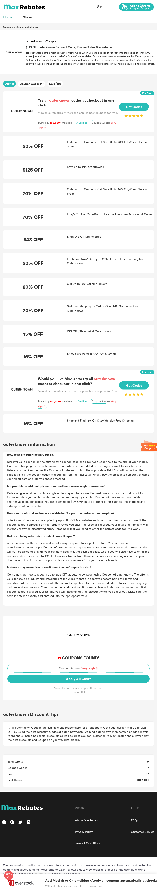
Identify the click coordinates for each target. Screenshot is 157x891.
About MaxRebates (87, 820)
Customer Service (142, 832)
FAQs (134, 820)
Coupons (8, 27)
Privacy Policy (84, 832)
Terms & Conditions (87, 843)
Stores (19, 27)
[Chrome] (136, 7)
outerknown (32, 27)
